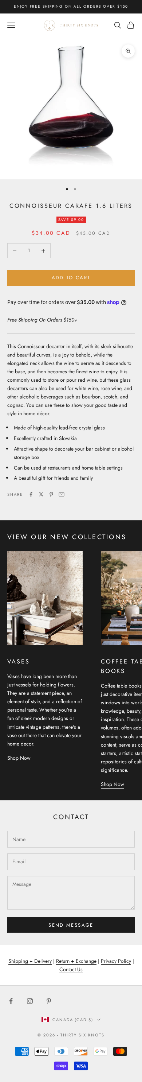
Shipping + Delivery (30, 961)
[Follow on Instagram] (29, 1001)
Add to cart (71, 277)
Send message (70, 925)
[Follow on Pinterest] (48, 1001)
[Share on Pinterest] (51, 494)
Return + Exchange (76, 961)
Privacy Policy (116, 961)
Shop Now (19, 758)
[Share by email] (61, 494)
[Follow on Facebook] (11, 1001)
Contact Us (71, 969)
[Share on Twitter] (41, 494)
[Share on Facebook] (31, 494)
